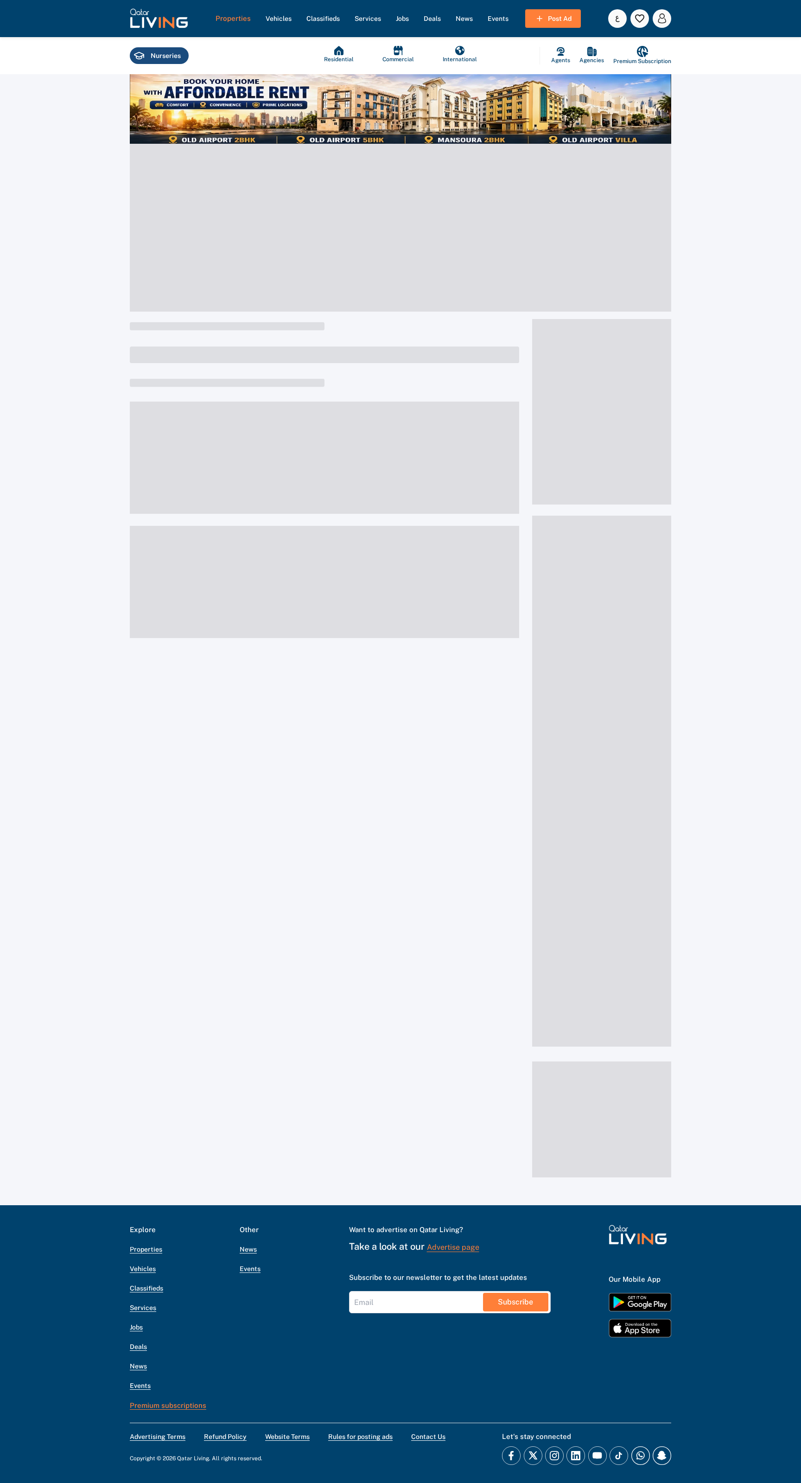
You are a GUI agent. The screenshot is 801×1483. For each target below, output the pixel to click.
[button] (159, 18)
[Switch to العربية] (617, 18)
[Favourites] (639, 18)
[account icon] (662, 18)
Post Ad (560, 18)
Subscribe (515, 1302)
